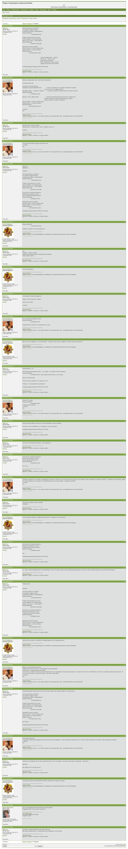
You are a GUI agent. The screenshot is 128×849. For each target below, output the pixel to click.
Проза (18, 18)
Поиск (36, 9)
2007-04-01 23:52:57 (8, 420)
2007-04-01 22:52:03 (8, 123)
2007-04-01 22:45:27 (8, 77)
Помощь (54, 9)
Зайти (49, 9)
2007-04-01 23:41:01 (8, 293)
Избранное (5, 18)
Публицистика (24, 18)
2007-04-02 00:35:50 (8, 758)
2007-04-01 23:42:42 (8, 316)
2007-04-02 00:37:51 (8, 778)
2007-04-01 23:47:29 (8, 366)
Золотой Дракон (7, 224)
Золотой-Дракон (7, 80)
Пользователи (24, 9)
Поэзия (30, 18)
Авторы (35, 18)
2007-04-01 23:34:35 (8, 248)
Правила (31, 9)
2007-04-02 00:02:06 (8, 500)
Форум (8, 9)
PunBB (123, 844)
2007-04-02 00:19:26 (8, 638)
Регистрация (43, 9)
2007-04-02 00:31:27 (8, 735)
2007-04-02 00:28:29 (8, 688)
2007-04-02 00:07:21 (8, 567)
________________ (27, 117)
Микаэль (5, 28)
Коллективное (12, 18)
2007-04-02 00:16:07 (8, 581)
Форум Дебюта (15, 9)
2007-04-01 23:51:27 (8, 397)
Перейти (5, 844)
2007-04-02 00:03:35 (8, 515)
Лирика (29, 23)
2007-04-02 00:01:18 (8, 477)
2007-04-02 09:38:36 (8, 805)
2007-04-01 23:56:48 (8, 440)
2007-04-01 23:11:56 (8, 164)
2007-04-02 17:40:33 (8, 827)
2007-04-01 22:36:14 (8, 25)
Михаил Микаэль (26, 70)
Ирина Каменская (8, 807)
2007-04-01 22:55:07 (8, 141)
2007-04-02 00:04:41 (8, 541)
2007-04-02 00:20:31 (8, 664)
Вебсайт (5, 34)
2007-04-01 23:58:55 (8, 454)
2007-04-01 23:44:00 (8, 339)
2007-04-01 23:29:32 (8, 221)
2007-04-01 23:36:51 (8, 266)
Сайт (4, 9)
